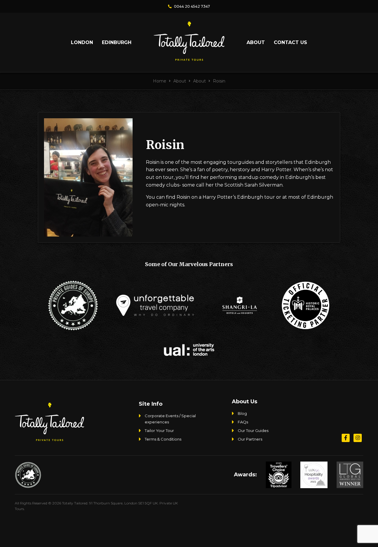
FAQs (243, 422)
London (82, 42)
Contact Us (290, 42)
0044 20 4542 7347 (191, 6)
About (256, 42)
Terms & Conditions (163, 439)
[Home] (189, 58)
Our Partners (250, 439)
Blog (242, 413)
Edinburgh (116, 42)
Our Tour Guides (253, 430)
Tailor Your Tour (159, 430)
